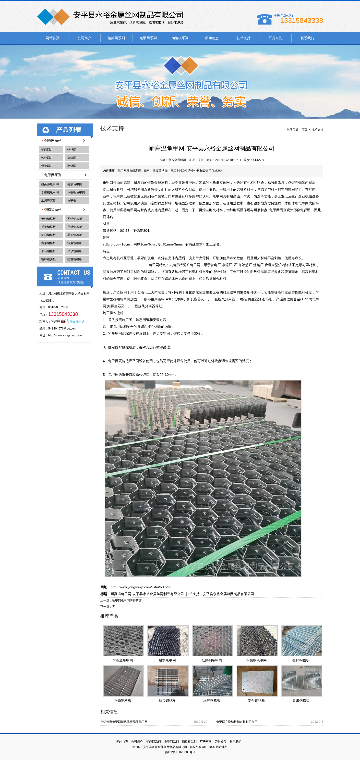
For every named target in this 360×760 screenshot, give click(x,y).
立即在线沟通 (75, 321)
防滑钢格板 (74, 259)
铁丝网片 (47, 157)
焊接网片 (47, 166)
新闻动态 (212, 38)
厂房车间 (275, 38)
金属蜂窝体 (48, 200)
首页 (304, 129)
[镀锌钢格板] (301, 641)
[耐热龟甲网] (167, 641)
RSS (212, 747)
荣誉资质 (221, 741)
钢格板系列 (180, 38)
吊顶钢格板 (74, 251)
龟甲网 (108, 182)
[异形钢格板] (301, 681)
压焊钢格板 (74, 227)
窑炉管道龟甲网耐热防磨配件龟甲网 (123, 721)
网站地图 (222, 747)
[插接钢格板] (167, 681)
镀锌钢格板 (48, 219)
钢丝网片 (73, 149)
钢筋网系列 (116, 38)
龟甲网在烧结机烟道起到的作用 (236, 721)
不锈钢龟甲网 (76, 192)
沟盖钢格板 (74, 243)
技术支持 (244, 38)
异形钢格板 (74, 235)
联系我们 (307, 38)
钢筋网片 (47, 149)
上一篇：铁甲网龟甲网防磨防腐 (121, 600)
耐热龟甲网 (74, 184)
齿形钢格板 (48, 243)
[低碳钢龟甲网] (212, 641)
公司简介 (84, 38)
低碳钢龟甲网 (50, 192)
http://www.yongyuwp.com (65, 335)
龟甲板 (71, 200)
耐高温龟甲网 (50, 184)
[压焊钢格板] (212, 681)
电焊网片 (73, 166)
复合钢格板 (48, 235)
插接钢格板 (48, 227)
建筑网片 (73, 157)
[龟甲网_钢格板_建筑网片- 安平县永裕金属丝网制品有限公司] (110, 27)
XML (205, 747)
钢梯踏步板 (48, 259)
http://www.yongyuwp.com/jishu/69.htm (141, 587)
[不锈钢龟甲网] (256, 641)
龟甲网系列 (148, 38)
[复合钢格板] (256, 681)
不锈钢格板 (74, 219)
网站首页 (53, 38)
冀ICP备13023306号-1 (180, 752)
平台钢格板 (48, 251)
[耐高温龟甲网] (123, 641)
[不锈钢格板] (123, 681)
